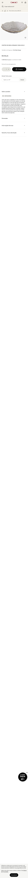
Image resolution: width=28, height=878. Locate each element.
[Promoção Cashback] (22, 777)
